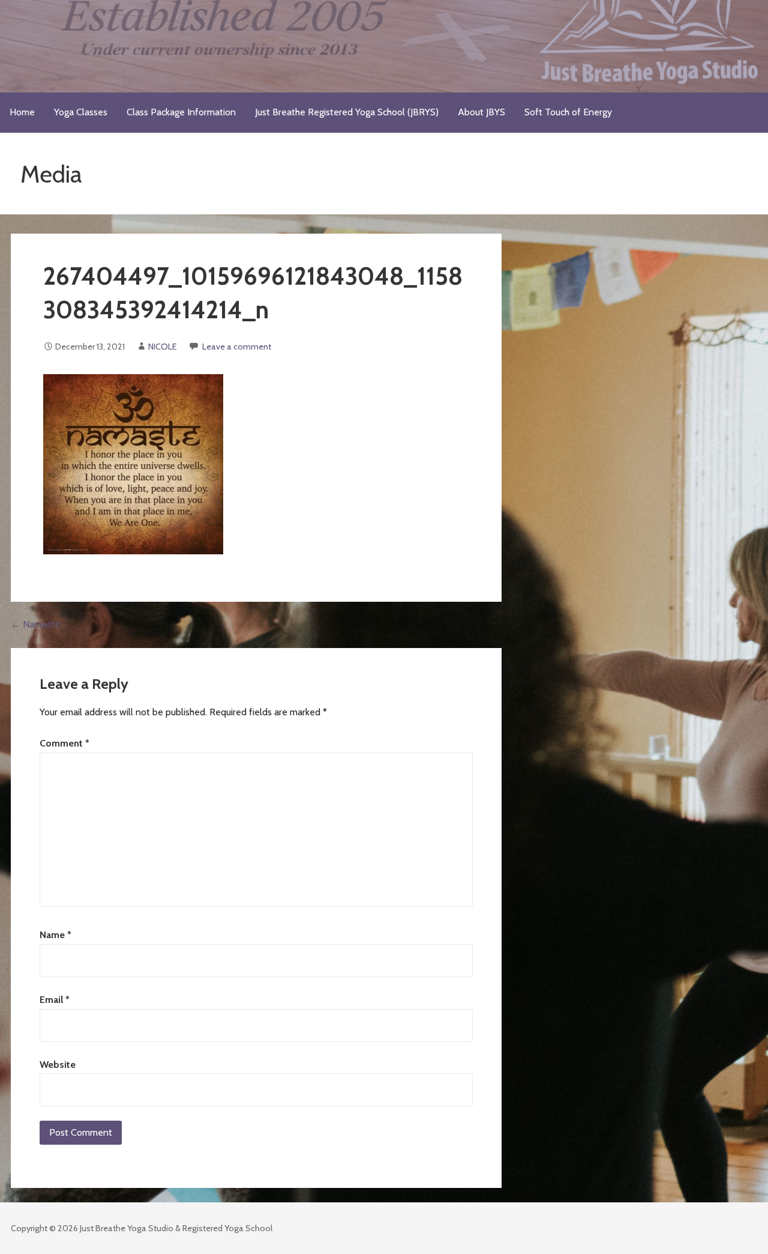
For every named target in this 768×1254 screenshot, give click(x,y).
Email (55, 999)
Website (58, 1064)
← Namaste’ (36, 624)
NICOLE (162, 346)
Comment (64, 743)
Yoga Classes (80, 112)
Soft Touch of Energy (568, 112)
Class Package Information (181, 112)
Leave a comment (236, 346)
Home (22, 112)
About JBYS (481, 112)
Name (55, 934)
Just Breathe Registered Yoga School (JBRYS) (347, 112)
